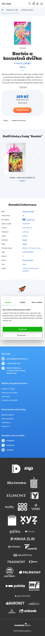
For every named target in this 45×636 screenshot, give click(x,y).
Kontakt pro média (8, 389)
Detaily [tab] (22, 302)
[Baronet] (15, 603)
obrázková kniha (28, 211)
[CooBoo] (22, 507)
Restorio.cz (6, 426)
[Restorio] (11, 611)
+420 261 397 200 (13, 363)
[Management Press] (28, 468)
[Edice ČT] (33, 561)
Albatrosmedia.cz (8, 415)
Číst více (23, 87)
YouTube (9, 450)
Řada (6, 120)
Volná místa (6, 396)
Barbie (24, 244)
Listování (22, 48)
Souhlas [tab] (8, 302)
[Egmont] (16, 495)
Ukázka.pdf (30, 220)
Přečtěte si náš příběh (10, 400)
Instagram (10, 441)
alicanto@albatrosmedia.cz (17, 359)
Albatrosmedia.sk (8, 419)
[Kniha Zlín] (22, 538)
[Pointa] (15, 586)
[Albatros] (34, 495)
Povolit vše (23, 329)
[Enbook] (28, 611)
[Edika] (15, 531)
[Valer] (34, 482)
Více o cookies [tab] (37, 302)
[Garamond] (22, 596)
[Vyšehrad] (14, 547)
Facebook (10, 445)
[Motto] (9, 507)
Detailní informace (19, 120)
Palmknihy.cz (6, 423)
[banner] (14, 4)
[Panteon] (9, 572)
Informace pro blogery (10, 393)
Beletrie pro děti (12, 10)
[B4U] (22, 555)
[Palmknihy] (30, 572)
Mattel (22, 67)
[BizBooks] (16, 482)
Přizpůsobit (21, 335)
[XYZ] (28, 520)
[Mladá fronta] (34, 586)
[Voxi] (35, 507)
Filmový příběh (27, 260)
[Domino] (16, 468)
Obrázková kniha (27, 10)
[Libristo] (34, 603)
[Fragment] (16, 561)
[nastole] (30, 547)
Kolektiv (22, 181)
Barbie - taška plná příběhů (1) (22, 178)
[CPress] (30, 531)
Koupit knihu (22, 110)
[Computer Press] (12, 520)
